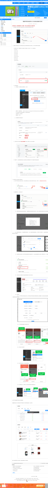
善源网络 (20, 480)
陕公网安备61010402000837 (30, 480)
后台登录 (43, 0)
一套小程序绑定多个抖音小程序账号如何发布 (17, 468)
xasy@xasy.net (37, 479)
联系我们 (37, 478)
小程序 (7, 17)
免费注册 (41, 0)
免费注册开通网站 (22, 478)
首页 (0, 17)
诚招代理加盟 (46, 0)
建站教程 (4, 17)
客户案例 (27, 478)
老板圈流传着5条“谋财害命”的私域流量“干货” (18, 463)
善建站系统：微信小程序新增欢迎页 (16, 467)
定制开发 (32, 478)
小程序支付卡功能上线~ (15, 469)
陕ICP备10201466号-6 (23, 480)
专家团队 (35, 478)
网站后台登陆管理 (18, 478)
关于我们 (25, 478)
